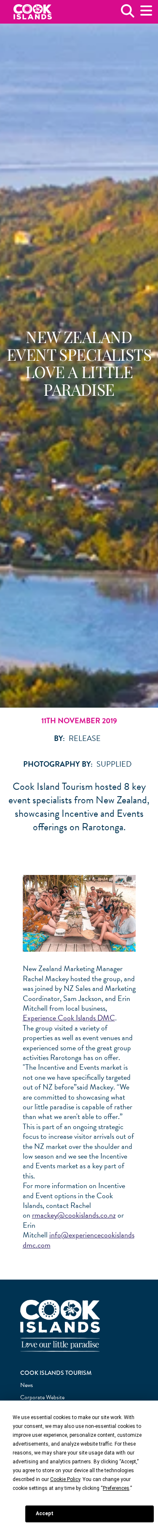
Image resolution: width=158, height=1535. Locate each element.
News (26, 1385)
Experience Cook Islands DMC (69, 1017)
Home (32, 12)
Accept (45, 1513)
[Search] (127, 14)
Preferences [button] (116, 1488)
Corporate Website (42, 1397)
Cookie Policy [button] (65, 1479)
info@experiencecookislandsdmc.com (78, 1239)
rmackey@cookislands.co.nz (74, 1215)
